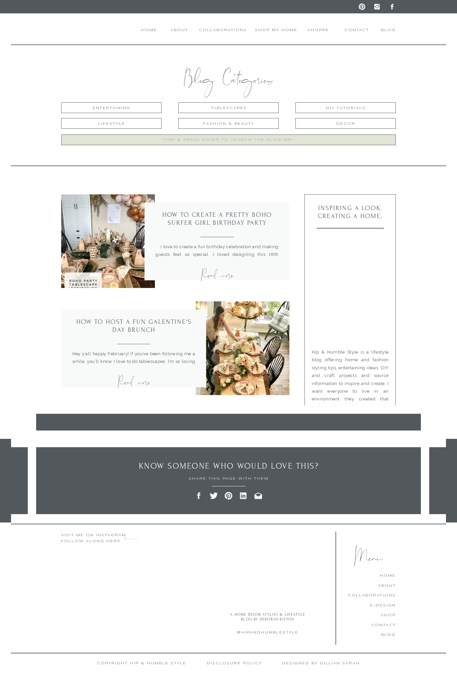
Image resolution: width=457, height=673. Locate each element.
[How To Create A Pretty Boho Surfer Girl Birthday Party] (108, 241)
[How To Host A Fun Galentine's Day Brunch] (242, 348)
